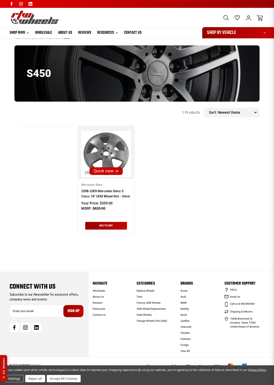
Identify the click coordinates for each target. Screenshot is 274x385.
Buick (184, 314)
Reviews (84, 32)
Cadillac (185, 320)
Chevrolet (186, 326)
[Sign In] (248, 17)
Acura (184, 290)
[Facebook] (11, 4)
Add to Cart (106, 226)
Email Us (235, 296)
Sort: (213, 112)
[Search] (226, 17)
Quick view (104, 171)
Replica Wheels (145, 290)
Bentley (185, 308)
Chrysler (185, 332)
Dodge (185, 344)
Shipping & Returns (241, 311)
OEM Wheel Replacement (151, 308)
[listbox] (238, 112)
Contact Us (133, 32)
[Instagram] (21, 4)
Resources (105, 32)
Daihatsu (186, 338)
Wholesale (43, 32)
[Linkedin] (30, 4)
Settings (14, 378)
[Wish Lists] (237, 17)
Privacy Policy (257, 370)
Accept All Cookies (63, 378)
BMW (184, 302)
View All (185, 350)
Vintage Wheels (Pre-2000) (152, 320)
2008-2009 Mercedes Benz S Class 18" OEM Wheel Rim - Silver (105, 193)
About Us (65, 32)
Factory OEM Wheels (148, 302)
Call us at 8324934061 (242, 303)
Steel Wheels (144, 314)
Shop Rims (17, 32)
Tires (139, 296)
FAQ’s (233, 289)
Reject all (35, 378)
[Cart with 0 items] (259, 17)
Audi (183, 296)
